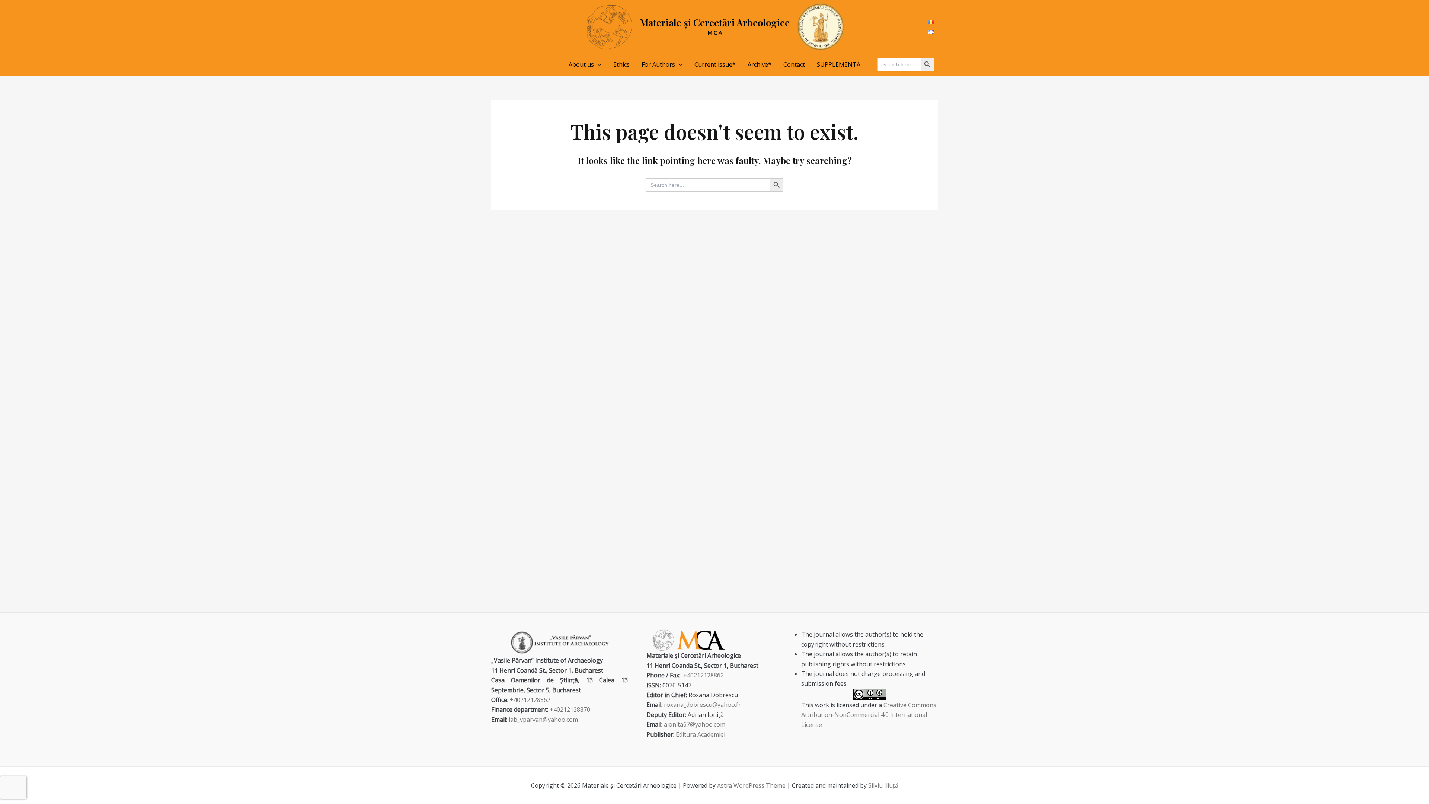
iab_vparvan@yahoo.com (543, 719)
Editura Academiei (700, 734)
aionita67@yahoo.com (694, 724)
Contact (794, 64)
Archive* (759, 64)
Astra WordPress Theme (751, 785)
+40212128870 (570, 709)
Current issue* (715, 64)
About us (581, 64)
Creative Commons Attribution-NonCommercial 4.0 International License (868, 715)
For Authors (658, 64)
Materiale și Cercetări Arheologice (715, 22)
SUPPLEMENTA (838, 64)
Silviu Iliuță (883, 785)
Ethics (621, 64)
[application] (597, 64)
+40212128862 (530, 700)
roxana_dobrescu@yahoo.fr (702, 705)
